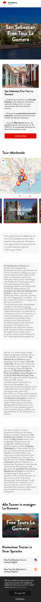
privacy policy (21, 587)
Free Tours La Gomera (20, 525)
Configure (19, 598)
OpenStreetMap (28, 193)
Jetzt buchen (20, 136)
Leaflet (18, 193)
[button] (15, 86)
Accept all (20, 593)
